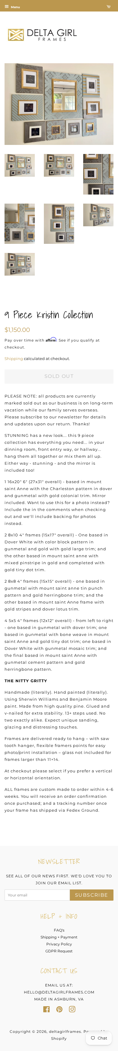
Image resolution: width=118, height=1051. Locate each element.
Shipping (14, 358)
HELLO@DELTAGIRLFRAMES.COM (59, 992)
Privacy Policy (59, 944)
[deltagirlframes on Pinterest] (59, 1010)
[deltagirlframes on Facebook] (46, 1010)
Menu (15, 7)
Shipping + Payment (59, 937)
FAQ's (59, 930)
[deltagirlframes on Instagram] (72, 1010)
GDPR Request (59, 951)
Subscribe (91, 895)
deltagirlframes (65, 1031)
